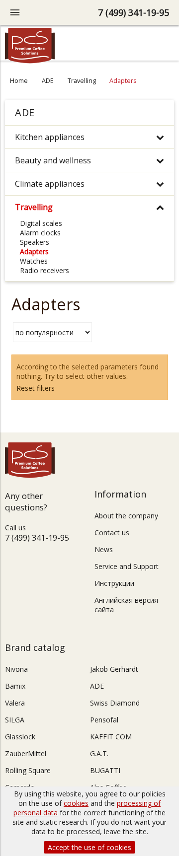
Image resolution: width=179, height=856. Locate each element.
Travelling (82, 80)
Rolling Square (28, 770)
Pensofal (104, 719)
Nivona (16, 669)
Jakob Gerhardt (114, 669)
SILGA (14, 719)
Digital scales (41, 223)
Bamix (15, 686)
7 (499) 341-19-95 (133, 12)
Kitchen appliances (50, 137)
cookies (76, 803)
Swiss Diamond (115, 703)
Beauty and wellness (53, 160)
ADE (48, 80)
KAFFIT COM (111, 736)
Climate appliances (50, 183)
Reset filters (35, 388)
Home (19, 80)
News (103, 549)
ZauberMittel (25, 753)
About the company (126, 515)
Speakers (34, 242)
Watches (34, 261)
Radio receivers (44, 270)
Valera (15, 703)
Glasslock (20, 736)
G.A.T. (99, 753)
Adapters (34, 251)
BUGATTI (105, 770)
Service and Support (126, 566)
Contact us (111, 532)
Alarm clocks (40, 232)
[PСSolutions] (30, 61)
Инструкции (114, 583)
